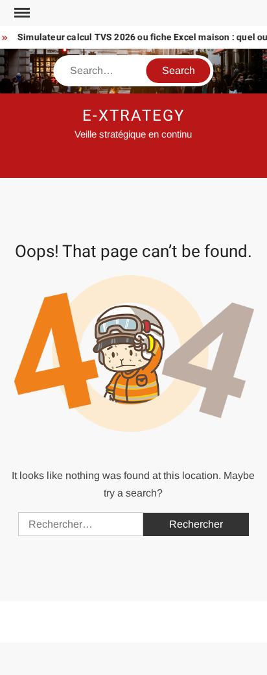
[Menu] (21, 13)
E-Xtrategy (133, 115)
